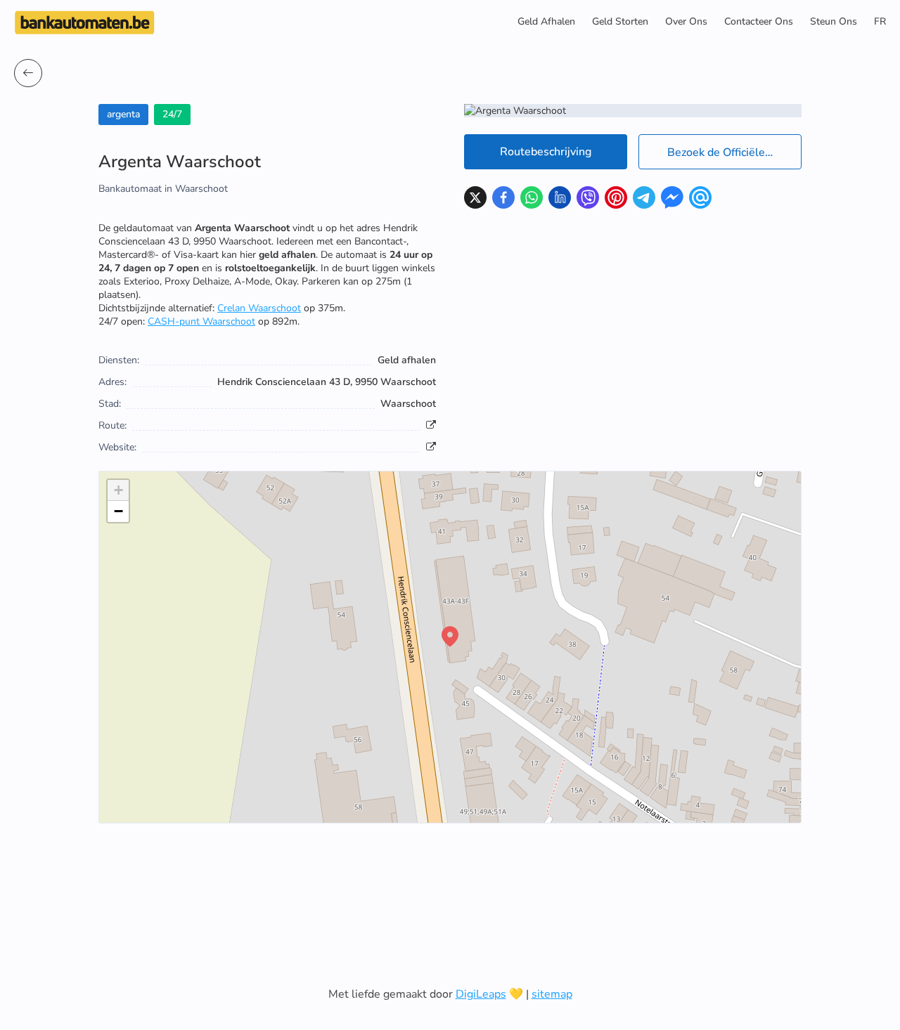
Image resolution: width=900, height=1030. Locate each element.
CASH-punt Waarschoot (201, 321)
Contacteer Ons (758, 21)
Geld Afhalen (546, 21)
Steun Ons (833, 21)
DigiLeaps (481, 994)
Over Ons (686, 21)
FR (880, 21)
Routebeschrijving (545, 151)
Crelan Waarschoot (259, 308)
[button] (450, 636)
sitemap (552, 994)
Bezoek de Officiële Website (734, 152)
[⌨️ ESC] (28, 73)
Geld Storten (620, 21)
